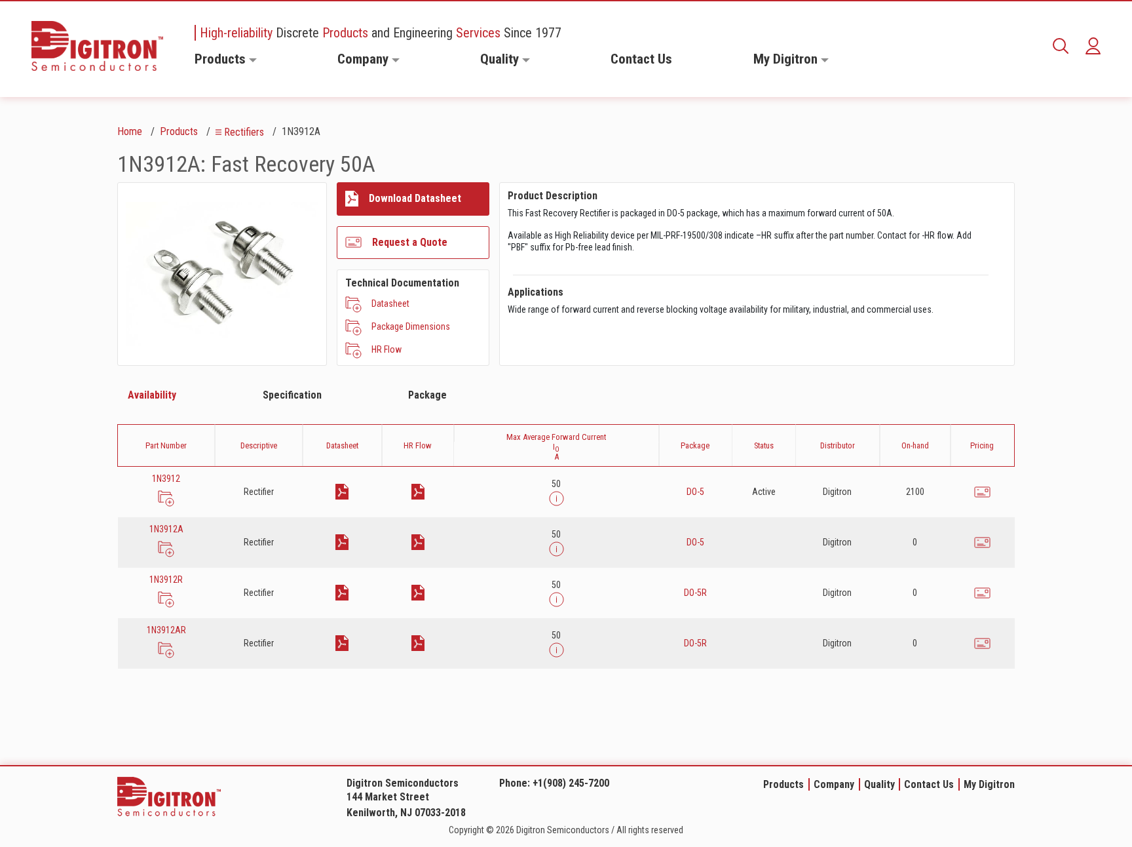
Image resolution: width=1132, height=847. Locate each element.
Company (362, 59)
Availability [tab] (152, 395)
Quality (499, 59)
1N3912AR (166, 630)
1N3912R (166, 579)
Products (220, 59)
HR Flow (386, 349)
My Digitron (785, 59)
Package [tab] (427, 395)
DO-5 (695, 491)
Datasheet (390, 303)
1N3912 (166, 478)
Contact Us (641, 59)
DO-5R (695, 592)
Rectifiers (244, 132)
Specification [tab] (292, 395)
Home (129, 131)
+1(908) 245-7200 (571, 783)
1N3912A (166, 529)
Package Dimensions (410, 326)
